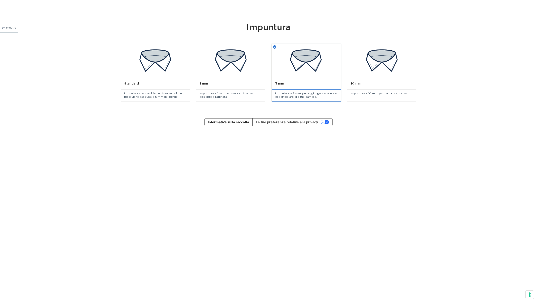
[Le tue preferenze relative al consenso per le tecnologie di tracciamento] (530, 295)
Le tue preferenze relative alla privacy (287, 122)
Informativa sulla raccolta (228, 122)
